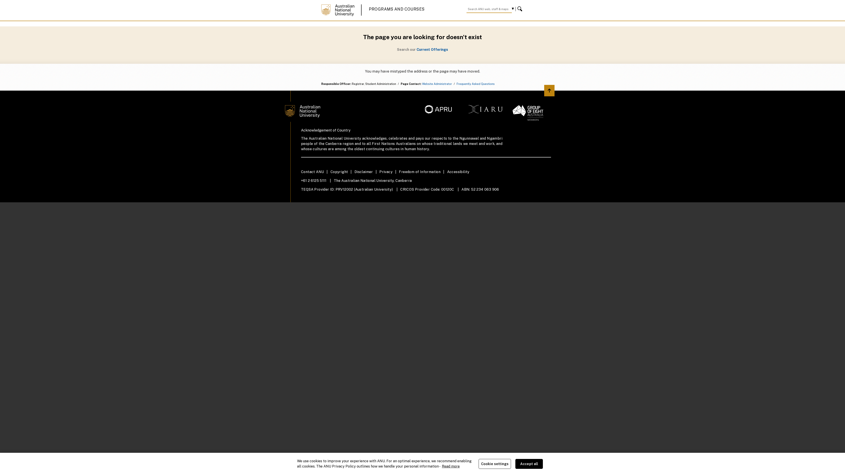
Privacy (386, 172)
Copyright (339, 172)
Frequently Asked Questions (476, 84)
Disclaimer (364, 172)
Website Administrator (437, 84)
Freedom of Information (420, 172)
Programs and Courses (397, 9)
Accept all (529, 464)
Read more (451, 466)
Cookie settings (495, 464)
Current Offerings (432, 50)
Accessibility (458, 172)
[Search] (520, 9)
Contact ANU (312, 172)
